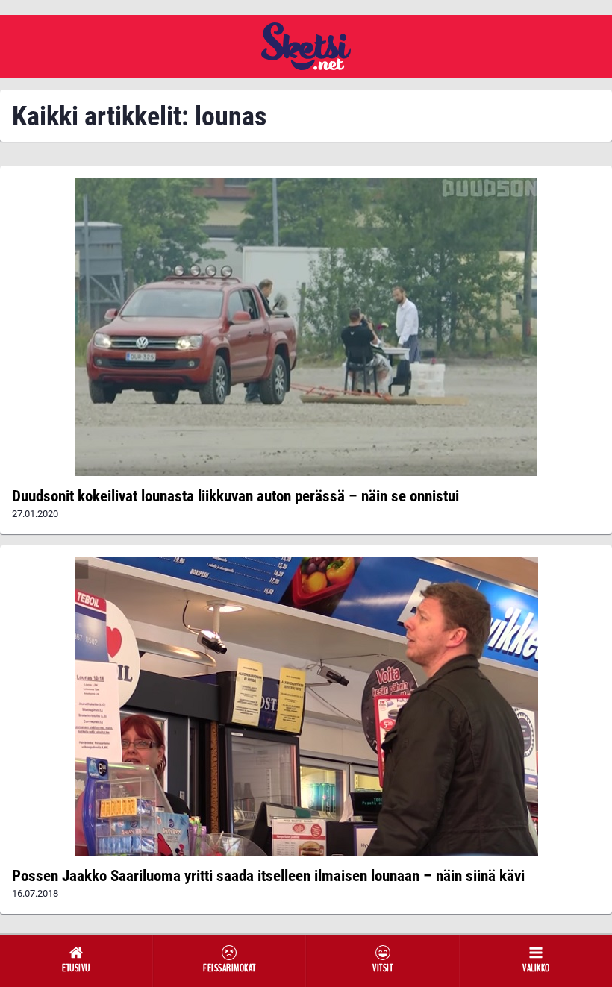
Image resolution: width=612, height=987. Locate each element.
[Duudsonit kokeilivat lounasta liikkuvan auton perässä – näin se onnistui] (306, 327)
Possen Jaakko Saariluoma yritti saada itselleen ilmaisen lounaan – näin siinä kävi (268, 876)
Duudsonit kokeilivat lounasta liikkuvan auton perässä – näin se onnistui (235, 496)
